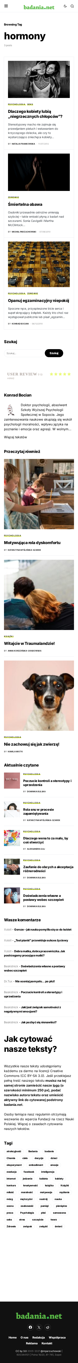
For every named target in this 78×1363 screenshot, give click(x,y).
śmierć (58, 1226)
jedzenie (27, 1178)
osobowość (27, 1205)
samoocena (59, 1212)
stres (22, 1219)
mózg (10, 1199)
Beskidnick (11, 966)
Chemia (11, 1158)
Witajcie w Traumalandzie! (29, 643)
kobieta (43, 1178)
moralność (27, 1192)
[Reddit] (47, 1327)
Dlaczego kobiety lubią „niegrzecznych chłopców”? (35, 114)
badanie (49, 1151)
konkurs (11, 1185)
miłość (10, 1192)
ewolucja (11, 1171)
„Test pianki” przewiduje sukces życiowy (41, 940)
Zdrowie (13, 197)
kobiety (59, 1178)
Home (13, 1337)
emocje (54, 1164)
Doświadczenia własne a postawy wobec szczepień (43, 898)
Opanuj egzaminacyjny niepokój (38, 300)
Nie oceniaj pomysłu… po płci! (35, 981)
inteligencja (47, 1171)
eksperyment (14, 1164)
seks (9, 1219)
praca (10, 1212)
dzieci (54, 1158)
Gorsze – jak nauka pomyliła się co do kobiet (42, 929)
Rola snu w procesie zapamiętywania (38, 811)
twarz (54, 1219)
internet (11, 1178)
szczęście (37, 1219)
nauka (58, 1199)
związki (43, 1226)
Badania (33, 1151)
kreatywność (30, 1185)
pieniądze (61, 1205)
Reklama (32, 1343)
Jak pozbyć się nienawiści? (39, 1022)
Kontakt (47, 1343)
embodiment (36, 1164)
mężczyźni (26, 1199)
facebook (29, 1171)
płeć (43, 1212)
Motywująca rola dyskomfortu (32, 542)
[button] (6, 6)
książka (49, 1185)
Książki (9, 636)
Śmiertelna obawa (25, 204)
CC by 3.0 (21, 1351)
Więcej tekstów (15, 437)
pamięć (45, 1205)
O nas (24, 1337)
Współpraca (57, 1337)
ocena (10, 1205)
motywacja (46, 1192)
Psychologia (16, 104)
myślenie (64, 1192)
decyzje (39, 1158)
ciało (24, 1158)
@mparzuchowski (51, 1351)
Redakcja (38, 1337)
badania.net (13, 1105)
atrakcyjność (14, 1151)
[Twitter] (39, 1327)
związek (27, 1226)
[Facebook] (30, 1327)
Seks (30, 104)
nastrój (43, 1199)
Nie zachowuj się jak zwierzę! (31, 744)
